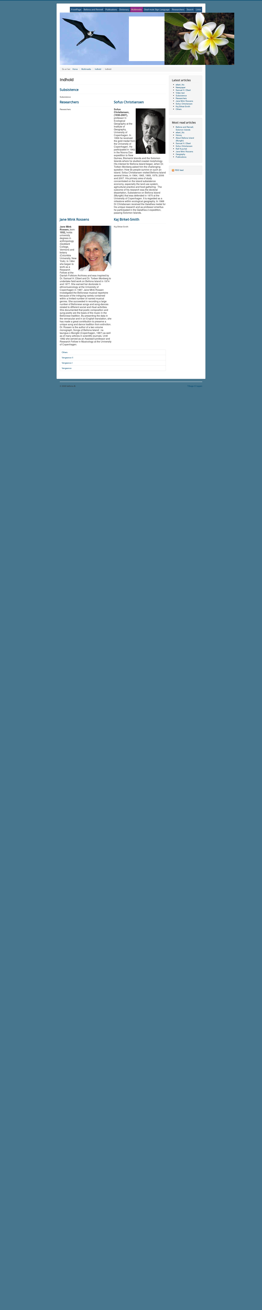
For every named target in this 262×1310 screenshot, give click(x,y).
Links (198, 9)
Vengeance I (67, 362)
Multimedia (136, 9)
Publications (111, 9)
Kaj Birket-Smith (126, 219)
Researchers (178, 9)
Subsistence (69, 89)
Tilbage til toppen (194, 386)
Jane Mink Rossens (74, 219)
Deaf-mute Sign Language (157, 9)
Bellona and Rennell (93, 9)
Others (65, 352)
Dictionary (124, 9)
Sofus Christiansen (129, 102)
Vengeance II (67, 357)
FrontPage (76, 9)
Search (190, 9)
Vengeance (66, 368)
